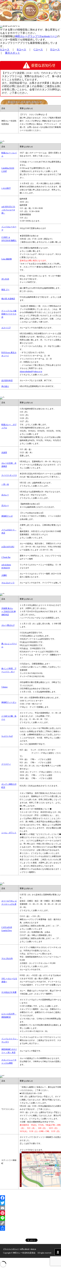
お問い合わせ (24, 1249)
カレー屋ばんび (8, 625)
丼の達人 (5, 386)
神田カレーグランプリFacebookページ (36, 36)
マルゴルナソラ (8, 583)
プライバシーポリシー (11, 1249)
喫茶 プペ (5, 290)
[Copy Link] (30, 1223)
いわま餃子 (6, 188)
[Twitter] (30, 1202)
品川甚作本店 (7, 380)
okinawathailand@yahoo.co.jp (31, 371)
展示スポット (12, 53)
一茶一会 (5, 484)
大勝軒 (4, 575)
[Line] (30, 1218)
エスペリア (6, 328)
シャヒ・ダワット (8, 833)
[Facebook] (30, 1197)
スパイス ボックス (9, 475)
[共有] (30, 1228)
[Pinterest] (30, 1213)
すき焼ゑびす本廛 (8, 992)
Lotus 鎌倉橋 (6, 259)
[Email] (30, 1207)
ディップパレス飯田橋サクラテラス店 (8, 314)
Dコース (55, 49)
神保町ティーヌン (8, 702)
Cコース (38, 49)
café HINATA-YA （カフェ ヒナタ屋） (8, 210)
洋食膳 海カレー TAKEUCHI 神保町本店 (8, 611)
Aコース (4, 49)
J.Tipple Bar (5, 557)
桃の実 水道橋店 (8, 299)
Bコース (21, 49)
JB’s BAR (5, 279)
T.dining (4, 687)
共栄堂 (4, 452)
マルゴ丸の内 (7, 958)
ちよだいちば (7, 736)
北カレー (5, 495)
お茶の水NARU (7, 547)
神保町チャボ (7, 516)
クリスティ (6, 764)
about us (33, 1249)
